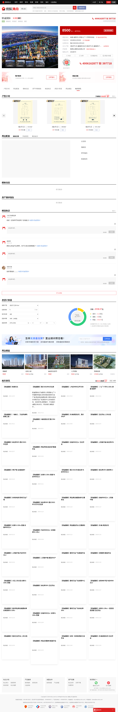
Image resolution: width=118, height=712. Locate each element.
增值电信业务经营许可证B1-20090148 (32, 702)
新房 (21, 2)
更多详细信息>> (91, 49)
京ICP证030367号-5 (48, 702)
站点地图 (13, 685)
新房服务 (27, 682)
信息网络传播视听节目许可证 (76, 702)
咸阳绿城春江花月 (79, 11)
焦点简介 (5, 682)
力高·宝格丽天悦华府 (37, 11)
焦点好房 (70, 682)
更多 (113, 96)
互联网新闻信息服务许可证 (61, 702)
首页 (16, 2)
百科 (41, 2)
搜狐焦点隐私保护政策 (90, 342)
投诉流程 (5, 685)
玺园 (45, 11)
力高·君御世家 (70, 11)
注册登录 (70, 685)
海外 (47, 2)
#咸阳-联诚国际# (34, 220)
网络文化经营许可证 (90, 702)
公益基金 (54, 2)
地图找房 (82, 7)
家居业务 (35, 682)
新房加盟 (49, 682)
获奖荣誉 (13, 682)
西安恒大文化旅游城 (53, 11)
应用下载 (78, 682)
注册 (113, 2)
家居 (36, 2)
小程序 (94, 2)
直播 (31, 2)
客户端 (101, 2)
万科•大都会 (62, 11)
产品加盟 (56, 682)
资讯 (26, 2)
